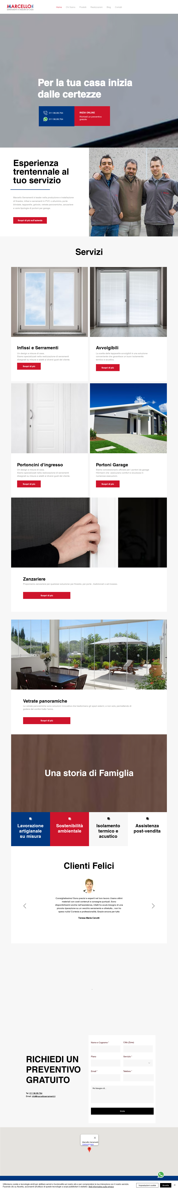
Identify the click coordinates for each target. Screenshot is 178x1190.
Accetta (165, 1185)
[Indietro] (25, 906)
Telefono (127, 1012)
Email (93, 1012)
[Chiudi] (174, 1185)
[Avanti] (153, 906)
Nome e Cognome (99, 984)
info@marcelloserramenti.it (87, 1134)
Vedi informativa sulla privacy (101, 1186)
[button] (82, 7)
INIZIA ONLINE (87, 112)
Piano (93, 998)
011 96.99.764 (35, 1034)
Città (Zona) (128, 983)
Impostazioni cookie (147, 1185)
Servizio (127, 998)
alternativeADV (158, 1147)
